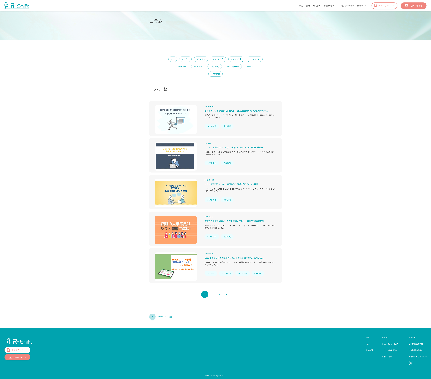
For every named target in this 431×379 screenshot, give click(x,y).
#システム (201, 59)
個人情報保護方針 (416, 343)
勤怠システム (362, 6)
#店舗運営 (214, 66)
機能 (301, 6)
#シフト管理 (236, 59)
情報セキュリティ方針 (418, 356)
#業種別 (250, 66)
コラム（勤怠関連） (390, 350)
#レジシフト (255, 59)
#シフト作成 (218, 59)
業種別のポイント (331, 6)
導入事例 (316, 6)
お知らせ (385, 337)
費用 (308, 6)
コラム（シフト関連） (391, 343)
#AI (172, 59)
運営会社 (412, 337)
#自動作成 (215, 74)
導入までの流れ (347, 6)
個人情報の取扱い (416, 350)
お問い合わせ (416, 5)
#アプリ (185, 59)
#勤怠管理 (198, 66)
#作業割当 (182, 66)
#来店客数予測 (233, 66)
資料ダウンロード (386, 5)
